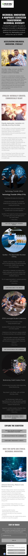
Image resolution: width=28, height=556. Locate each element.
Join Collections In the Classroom (14, 435)
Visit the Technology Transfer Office (14, 224)
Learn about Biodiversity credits (14, 440)
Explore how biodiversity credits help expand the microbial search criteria (14, 417)
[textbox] (14, 535)
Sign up (14, 540)
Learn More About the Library (14, 287)
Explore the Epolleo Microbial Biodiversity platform (14, 431)
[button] (14, 219)
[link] (7, 4)
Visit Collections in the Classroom (14, 349)
